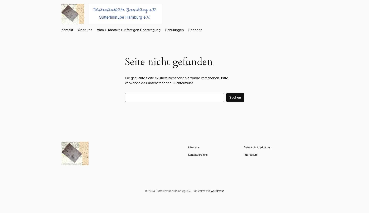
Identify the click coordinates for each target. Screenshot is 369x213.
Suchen (235, 97)
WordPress (217, 190)
